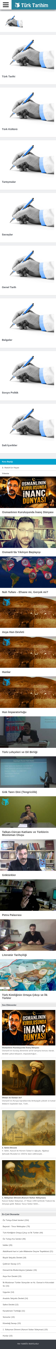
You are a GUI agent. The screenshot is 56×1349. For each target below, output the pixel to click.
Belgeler (7, 340)
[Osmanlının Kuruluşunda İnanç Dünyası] (28, 492)
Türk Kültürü (10, 129)
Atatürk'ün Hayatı (10, 468)
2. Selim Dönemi (9, 1148)
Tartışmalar (9, 181)
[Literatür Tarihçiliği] (28, 935)
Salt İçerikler (9, 445)
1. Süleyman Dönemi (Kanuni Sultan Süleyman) (24, 1198)
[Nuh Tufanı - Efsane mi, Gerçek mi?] (28, 572)
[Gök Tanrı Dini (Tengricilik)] (28, 772)
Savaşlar (7, 234)
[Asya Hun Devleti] (28, 612)
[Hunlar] (28, 652)
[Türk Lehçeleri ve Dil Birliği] (28, 732)
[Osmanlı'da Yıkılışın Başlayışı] (28, 532)
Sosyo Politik (10, 392)
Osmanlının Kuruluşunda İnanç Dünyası (20, 1048)
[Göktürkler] (28, 855)
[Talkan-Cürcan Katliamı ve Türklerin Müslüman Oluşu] (28, 812)
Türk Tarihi (8, 76)
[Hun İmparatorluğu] (28, 692)
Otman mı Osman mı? (12, 1098)
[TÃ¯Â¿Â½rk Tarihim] (31, 4)
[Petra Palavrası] (28, 895)
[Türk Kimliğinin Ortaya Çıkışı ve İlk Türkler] (28, 975)
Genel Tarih (9, 287)
